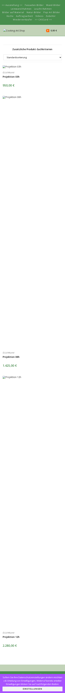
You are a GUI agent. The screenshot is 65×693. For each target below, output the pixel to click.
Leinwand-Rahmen (21, 8)
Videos (39, 16)
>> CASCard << (43, 19)
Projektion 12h (11, 636)
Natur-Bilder (34, 12)
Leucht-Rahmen (43, 8)
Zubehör (51, 16)
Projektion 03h (11, 76)
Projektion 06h (11, 356)
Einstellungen (32, 689)
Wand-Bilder (53, 5)
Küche (10, 16)
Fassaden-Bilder (34, 5)
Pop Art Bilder (52, 12)
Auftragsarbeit (24, 16)
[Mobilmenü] (60, 30)
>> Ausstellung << (12, 5)
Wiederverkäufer (22, 19)
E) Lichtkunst (8, 72)
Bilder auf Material (13, 12)
